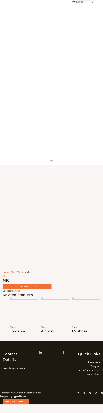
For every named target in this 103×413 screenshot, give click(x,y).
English (79, 2)
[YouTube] (78, 393)
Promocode (94, 362)
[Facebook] (90, 393)
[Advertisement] (51, 184)
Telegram (95, 366)
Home (6, 272)
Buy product (27, 286)
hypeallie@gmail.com (14, 368)
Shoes (21, 272)
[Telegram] (102, 393)
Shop (13, 272)
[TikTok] (96, 393)
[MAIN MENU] (51, 161)
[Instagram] (84, 393)
